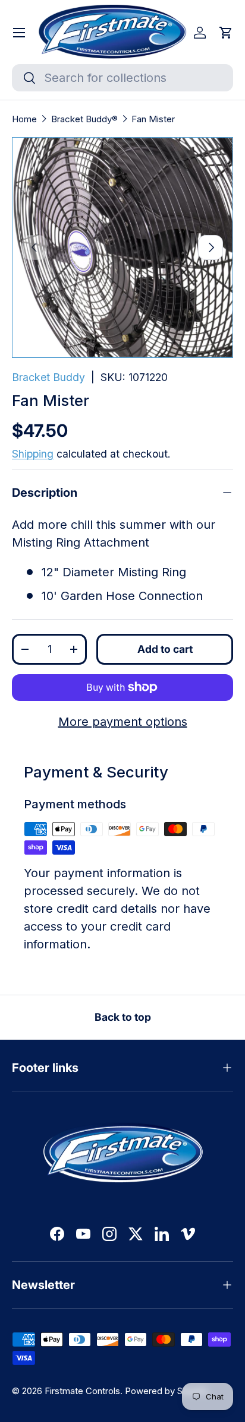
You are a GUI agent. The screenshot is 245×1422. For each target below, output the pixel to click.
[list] (122, 247)
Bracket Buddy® (84, 119)
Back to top (123, 1017)
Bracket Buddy (48, 377)
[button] (226, 33)
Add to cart (165, 649)
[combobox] (122, 77)
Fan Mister (153, 119)
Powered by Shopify (166, 1390)
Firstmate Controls (82, 1390)
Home (24, 119)
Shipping (33, 453)
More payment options (122, 722)
